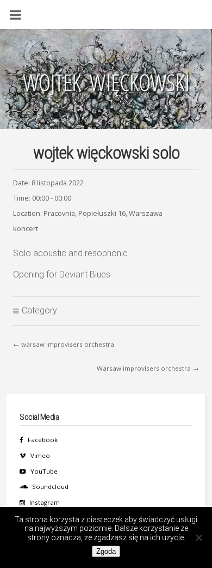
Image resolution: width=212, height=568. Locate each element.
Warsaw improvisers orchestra (144, 368)
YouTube (44, 471)
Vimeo (40, 455)
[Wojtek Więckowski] (106, 85)
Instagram (44, 502)
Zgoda (106, 551)
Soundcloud (50, 486)
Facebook (43, 440)
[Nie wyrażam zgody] (198, 537)
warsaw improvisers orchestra (67, 344)
